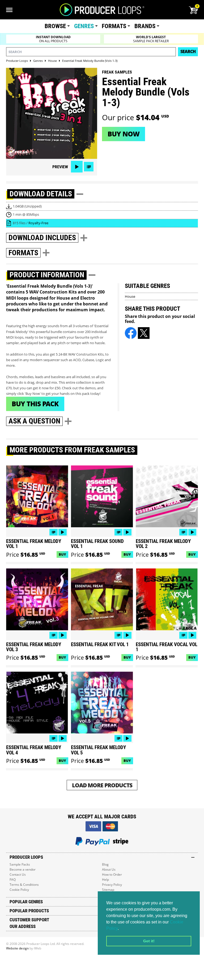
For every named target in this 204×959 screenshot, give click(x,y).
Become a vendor (23, 869)
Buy (62, 554)
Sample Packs (20, 864)
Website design (17, 948)
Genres (84, 26)
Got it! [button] (149, 941)
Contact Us (18, 874)
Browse (55, 26)
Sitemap (108, 889)
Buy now (123, 133)
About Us (109, 869)
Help (105, 879)
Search (188, 51)
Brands (144, 26)
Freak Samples (117, 72)
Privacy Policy (112, 884)
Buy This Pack (35, 403)
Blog (105, 864)
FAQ (13, 879)
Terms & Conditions (24, 884)
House (130, 296)
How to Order (112, 874)
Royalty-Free (38, 223)
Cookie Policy (19, 889)
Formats (114, 26)
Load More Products (102, 785)
